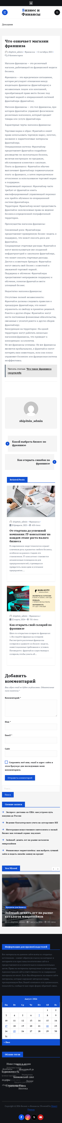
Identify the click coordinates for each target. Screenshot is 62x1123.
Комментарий (13, 697)
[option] (31, 900)
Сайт (7, 748)
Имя (8, 721)
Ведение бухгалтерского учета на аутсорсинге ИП (32, 822)
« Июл (7, 1042)
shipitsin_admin (15, 51)
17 (6, 1026)
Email (8, 735)
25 (14, 1031)
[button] (53, 869)
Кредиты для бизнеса (16, 907)
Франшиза (30, 51)
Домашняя (7, 24)
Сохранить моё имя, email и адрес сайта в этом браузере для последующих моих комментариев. (29, 766)
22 (47, 1026)
